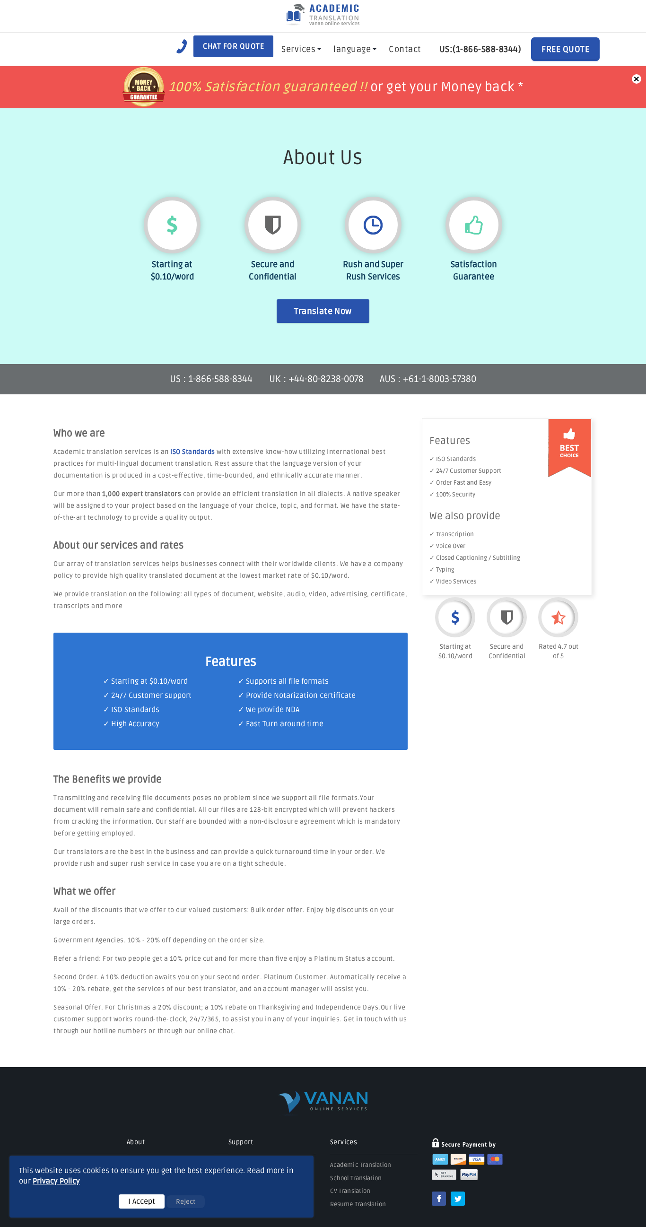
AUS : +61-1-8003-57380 (428, 379)
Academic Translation (361, 1165)
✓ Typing (441, 570)
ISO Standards (192, 452)
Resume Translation (358, 1204)
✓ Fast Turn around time (280, 724)
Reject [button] (185, 1202)
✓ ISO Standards (452, 459)
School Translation (356, 1178)
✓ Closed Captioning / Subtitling (474, 558)
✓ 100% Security (452, 494)
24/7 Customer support (151, 695)
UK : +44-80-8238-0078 (316, 379)
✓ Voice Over (447, 546)
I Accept (141, 1201)
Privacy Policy (56, 1181)
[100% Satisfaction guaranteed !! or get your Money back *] (323, 104)
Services (298, 49)
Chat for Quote (233, 46)
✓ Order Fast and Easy (460, 483)
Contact (405, 49)
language (352, 49)
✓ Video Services (452, 581)
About (136, 1142)
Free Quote (565, 49)
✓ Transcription (451, 534)
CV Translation (350, 1191)
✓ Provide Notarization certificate (297, 695)
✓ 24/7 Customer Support (465, 471)
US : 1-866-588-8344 (212, 379)
